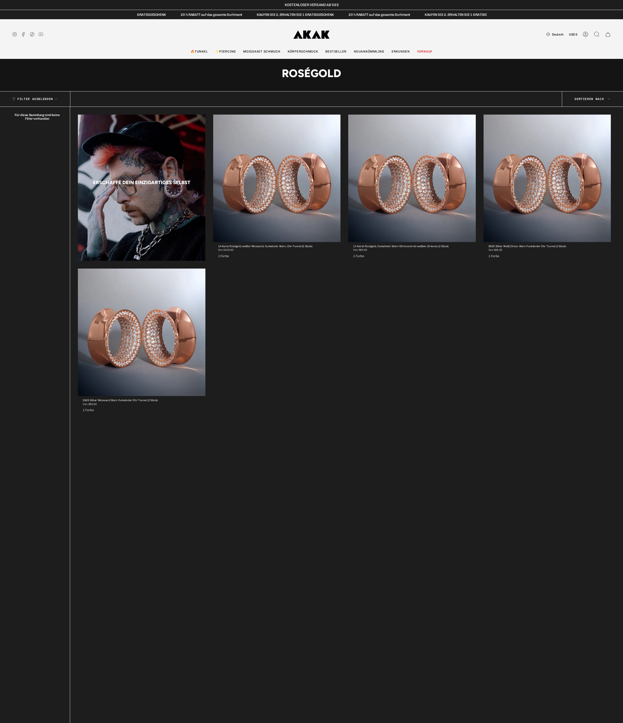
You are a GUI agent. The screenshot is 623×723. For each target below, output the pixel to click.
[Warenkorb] (608, 34)
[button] (199, 52)
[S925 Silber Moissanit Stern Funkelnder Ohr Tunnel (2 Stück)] (141, 332)
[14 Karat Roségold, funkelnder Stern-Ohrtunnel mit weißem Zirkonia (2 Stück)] (412, 178)
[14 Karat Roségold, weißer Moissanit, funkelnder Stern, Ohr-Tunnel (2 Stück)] (277, 178)
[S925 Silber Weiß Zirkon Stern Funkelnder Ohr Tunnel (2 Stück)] (547, 178)
